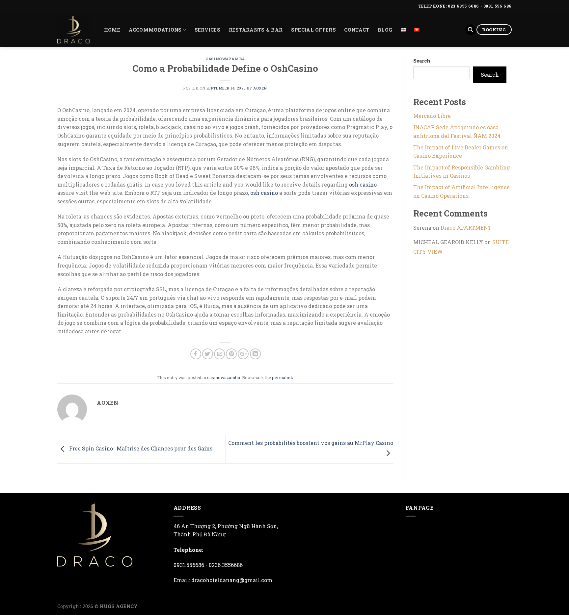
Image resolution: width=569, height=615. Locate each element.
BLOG (385, 30)
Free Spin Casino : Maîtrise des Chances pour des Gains (140, 448)
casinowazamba (225, 58)
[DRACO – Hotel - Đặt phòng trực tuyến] (73, 29)
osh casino (363, 184)
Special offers (313, 30)
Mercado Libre (432, 115)
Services (207, 30)
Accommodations (155, 30)
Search (421, 61)
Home (112, 30)
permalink (282, 377)
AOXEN (260, 88)
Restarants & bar (256, 30)
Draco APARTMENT (466, 227)
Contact (356, 30)
